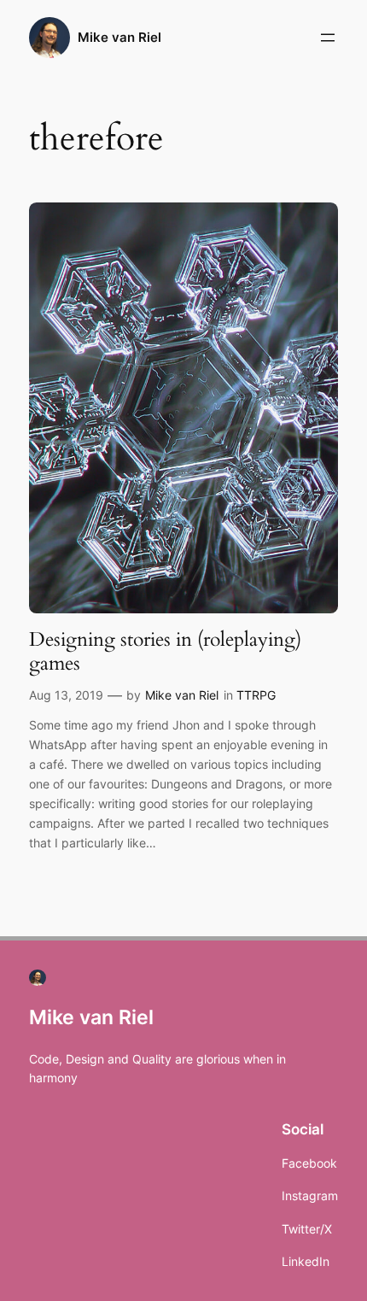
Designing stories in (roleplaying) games (165, 651)
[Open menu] (327, 37)
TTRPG (256, 695)
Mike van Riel (119, 37)
